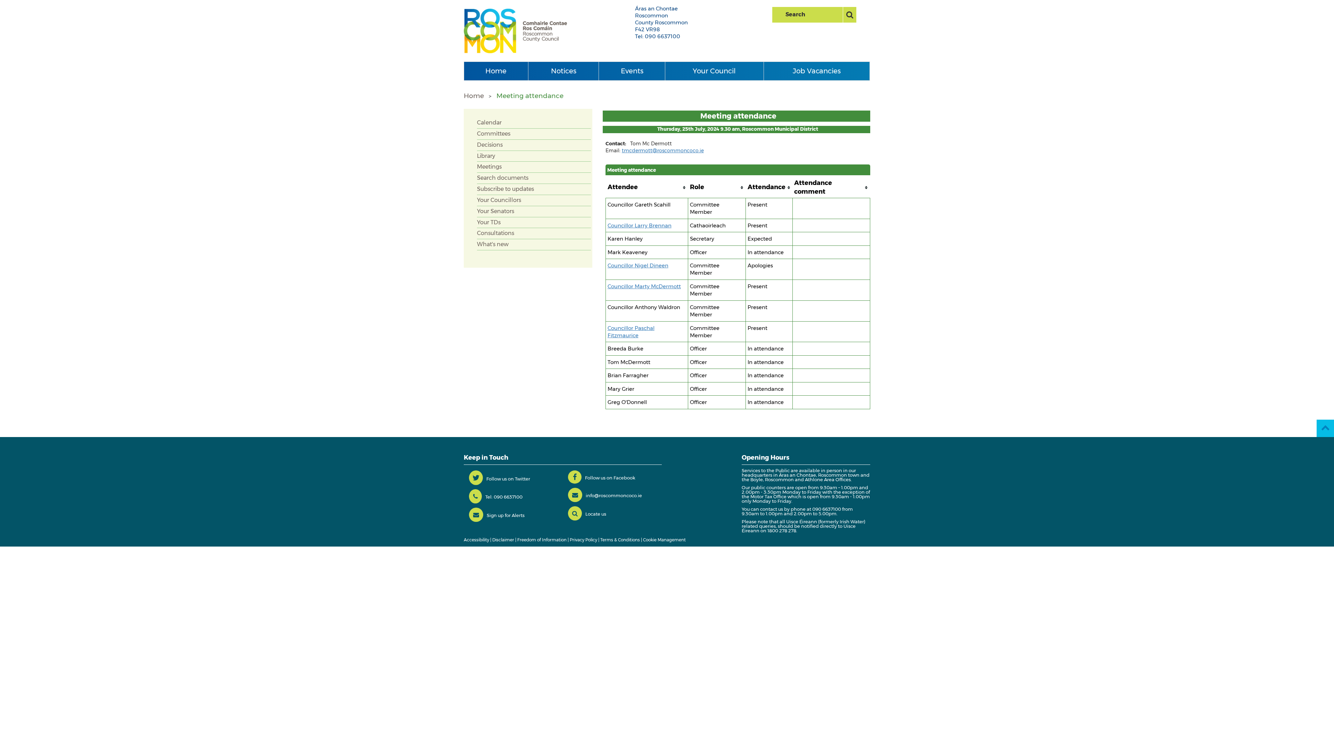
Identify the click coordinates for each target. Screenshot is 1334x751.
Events (632, 71)
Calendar (489, 122)
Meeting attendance (529, 96)
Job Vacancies (817, 71)
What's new (493, 244)
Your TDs (489, 222)
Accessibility (476, 539)
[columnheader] (647, 187)
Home (496, 71)
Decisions (490, 145)
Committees (493, 133)
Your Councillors (499, 200)
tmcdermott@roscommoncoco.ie (663, 150)
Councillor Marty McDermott (644, 286)
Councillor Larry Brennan (640, 225)
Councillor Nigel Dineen (638, 265)
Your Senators (495, 211)
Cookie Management (664, 539)
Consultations (495, 233)
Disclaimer (503, 539)
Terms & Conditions (620, 539)
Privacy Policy (583, 539)
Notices (563, 71)
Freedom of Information (542, 539)
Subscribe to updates (505, 189)
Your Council (714, 71)
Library (486, 156)
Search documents (502, 178)
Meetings (489, 166)
